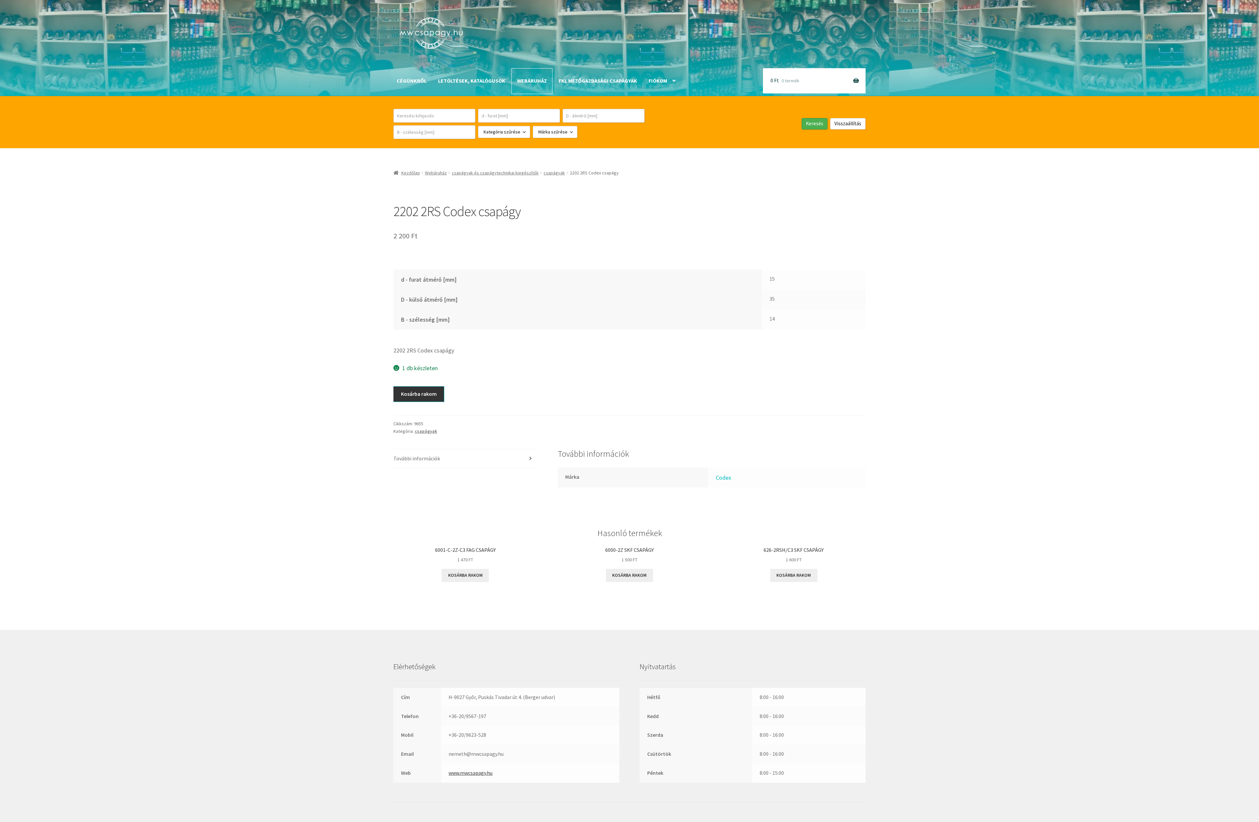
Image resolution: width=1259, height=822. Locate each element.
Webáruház (532, 80)
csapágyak (554, 173)
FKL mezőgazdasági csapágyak (598, 80)
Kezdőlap (410, 173)
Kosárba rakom (419, 394)
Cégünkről (412, 80)
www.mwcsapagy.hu (470, 773)
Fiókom (658, 80)
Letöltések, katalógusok (471, 80)
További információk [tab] (416, 458)
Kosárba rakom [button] (465, 575)
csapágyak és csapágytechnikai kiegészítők (495, 173)
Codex (723, 477)
